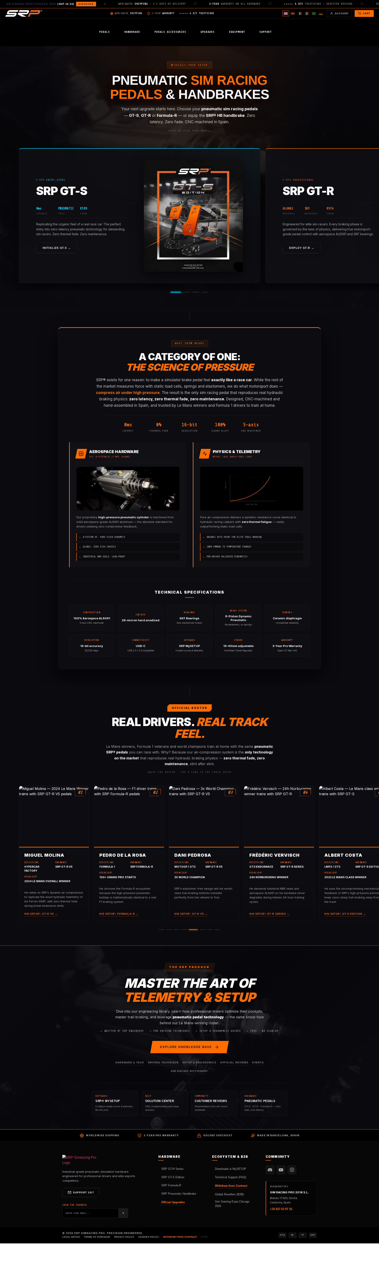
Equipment (237, 31)
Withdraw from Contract (231, 1185)
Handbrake (132, 31)
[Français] (300, 13)
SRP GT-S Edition (172, 1177)
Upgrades (208, 31)
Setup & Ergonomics (199, 1062)
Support (265, 31)
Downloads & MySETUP (230, 1168)
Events (258, 1062)
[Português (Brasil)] (314, 13)
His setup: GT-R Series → (269, 913)
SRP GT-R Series (172, 1168)
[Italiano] (307, 13)
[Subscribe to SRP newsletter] (123, 1213)
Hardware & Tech (129, 1062)
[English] (285, 13)
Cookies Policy (148, 1237)
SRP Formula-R (171, 1185)
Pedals (104, 31)
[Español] (293, 13)
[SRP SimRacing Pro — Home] (23, 13)
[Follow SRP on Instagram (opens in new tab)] (292, 1169)
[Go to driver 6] (202, 929)
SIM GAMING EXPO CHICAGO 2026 (50, 4)
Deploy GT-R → (301, 247)
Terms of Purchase (97, 1237)
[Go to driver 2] (169, 929)
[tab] (175, 292)
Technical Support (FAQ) (230, 1177)
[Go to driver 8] (217, 929)
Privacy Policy (124, 1237)
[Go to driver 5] (193, 929)
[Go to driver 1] (161, 929)
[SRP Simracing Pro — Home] (79, 1160)
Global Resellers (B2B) (229, 1194)
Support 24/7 (83, 1192)
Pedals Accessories (170, 31)
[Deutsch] (321, 13)
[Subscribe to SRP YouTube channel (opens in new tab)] (281, 1169)
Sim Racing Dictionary (189, 1071)
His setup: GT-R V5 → (40, 913)
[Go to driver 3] (176, 929)
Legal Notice (71, 1237)
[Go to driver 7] (210, 929)
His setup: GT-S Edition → (345, 913)
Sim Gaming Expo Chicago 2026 (232, 1204)
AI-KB (204, 1237)
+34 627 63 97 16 (281, 1209)
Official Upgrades (173, 1202)
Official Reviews (234, 1062)
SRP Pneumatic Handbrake (178, 1193)
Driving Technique (163, 1062)
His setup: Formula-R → (119, 913)
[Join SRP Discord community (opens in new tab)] (270, 1169)
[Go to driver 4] (184, 929)
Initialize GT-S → (57, 247)
